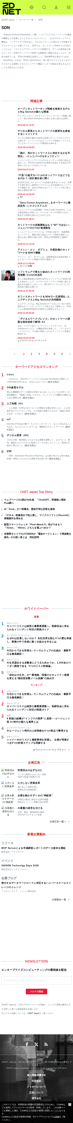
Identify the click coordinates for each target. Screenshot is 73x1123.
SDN (40, 20)
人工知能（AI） (15, 403)
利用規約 (36, 1081)
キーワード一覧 (26, 20)
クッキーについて (36, 1086)
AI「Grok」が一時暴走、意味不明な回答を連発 (29, 509)
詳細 (57, 1117)
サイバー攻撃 (26, 266)
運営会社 (36, 1098)
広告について (36, 1092)
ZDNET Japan (7, 20)
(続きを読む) (53, 382)
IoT (9, 419)
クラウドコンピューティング (33, 340)
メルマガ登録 (36, 991)
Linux (10, 374)
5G (21, 197)
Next (69, 354)
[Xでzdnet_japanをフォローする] (36, 1044)
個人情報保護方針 (36, 1075)
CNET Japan (33, 1013)
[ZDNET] (12, 7)
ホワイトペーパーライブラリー (49, 749)
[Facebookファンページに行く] (27, 1044)
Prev (16, 354)
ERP (9, 451)
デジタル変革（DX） (18, 435)
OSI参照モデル (15, 387)
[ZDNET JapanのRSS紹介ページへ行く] (46, 1044)
